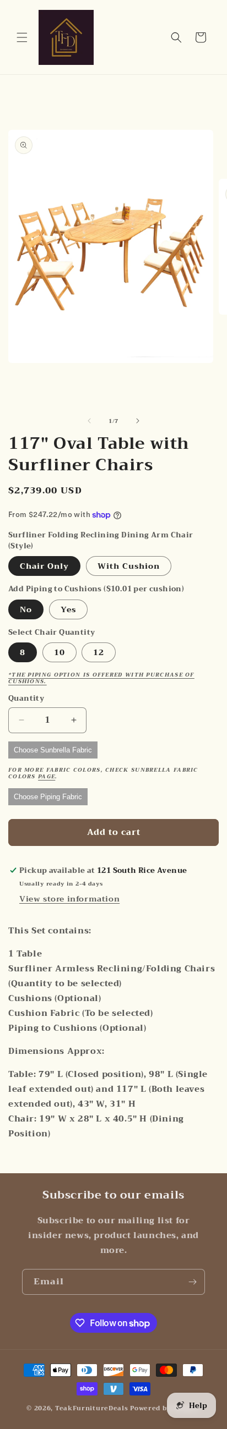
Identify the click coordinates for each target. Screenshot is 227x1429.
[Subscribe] (192, 1282)
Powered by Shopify (165, 1408)
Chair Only (44, 566)
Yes (68, 609)
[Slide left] (89, 421)
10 (59, 652)
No (26, 609)
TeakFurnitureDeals (91, 1408)
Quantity (26, 698)
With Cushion (129, 566)
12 (98, 652)
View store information (69, 898)
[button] (22, 37)
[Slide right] (138, 421)
